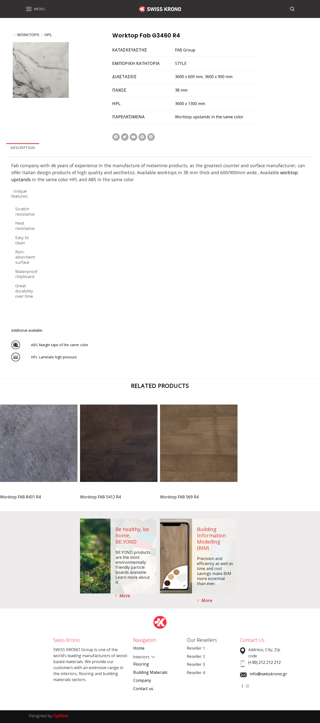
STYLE (180, 63)
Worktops (28, 35)
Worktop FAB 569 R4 (179, 497)
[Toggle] (137, 657)
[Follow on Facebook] (242, 686)
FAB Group (185, 50)
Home (138, 648)
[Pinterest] (142, 137)
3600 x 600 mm (189, 76)
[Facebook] (116, 137)
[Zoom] (19, 91)
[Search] (292, 9)
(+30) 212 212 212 (264, 662)
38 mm (181, 90)
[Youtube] (133, 137)
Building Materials (150, 672)
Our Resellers (202, 640)
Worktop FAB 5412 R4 (100, 497)
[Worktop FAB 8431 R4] (39, 448)
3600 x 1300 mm (190, 103)
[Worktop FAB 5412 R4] (119, 448)
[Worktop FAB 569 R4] (199, 448)
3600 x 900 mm (218, 76)
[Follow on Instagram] (247, 686)
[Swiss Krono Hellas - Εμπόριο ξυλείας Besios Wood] (160, 9)
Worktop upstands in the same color (209, 117)
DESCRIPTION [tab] (22, 147)
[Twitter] (124, 137)
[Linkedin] (151, 137)
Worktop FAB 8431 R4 (20, 497)
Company (142, 680)
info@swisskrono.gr (268, 674)
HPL (48, 35)
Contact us (143, 688)
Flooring (141, 664)
